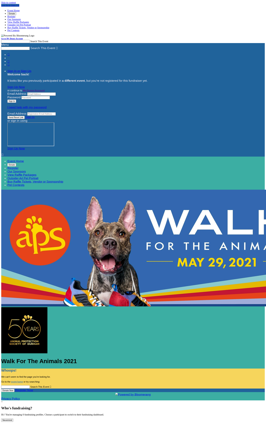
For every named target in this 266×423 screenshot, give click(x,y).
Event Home (13, 10)
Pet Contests (13, 30)
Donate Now (7, 390)
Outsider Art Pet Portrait (19, 25)
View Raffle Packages (18, 22)
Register (11, 16)
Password (14, 97)
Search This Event (39, 41)
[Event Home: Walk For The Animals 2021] (24, 352)
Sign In (30, 117)
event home (17, 381)
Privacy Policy (10, 398)
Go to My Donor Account (12, 38)
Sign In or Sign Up (19, 71)
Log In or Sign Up (10, 5)
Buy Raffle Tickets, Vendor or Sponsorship (28, 27)
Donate (12, 13)
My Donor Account (34, 90)
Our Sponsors (14, 19)
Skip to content (8, 2)
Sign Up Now (16, 87)
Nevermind (7, 420)
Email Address (16, 93)
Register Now (24, 390)
